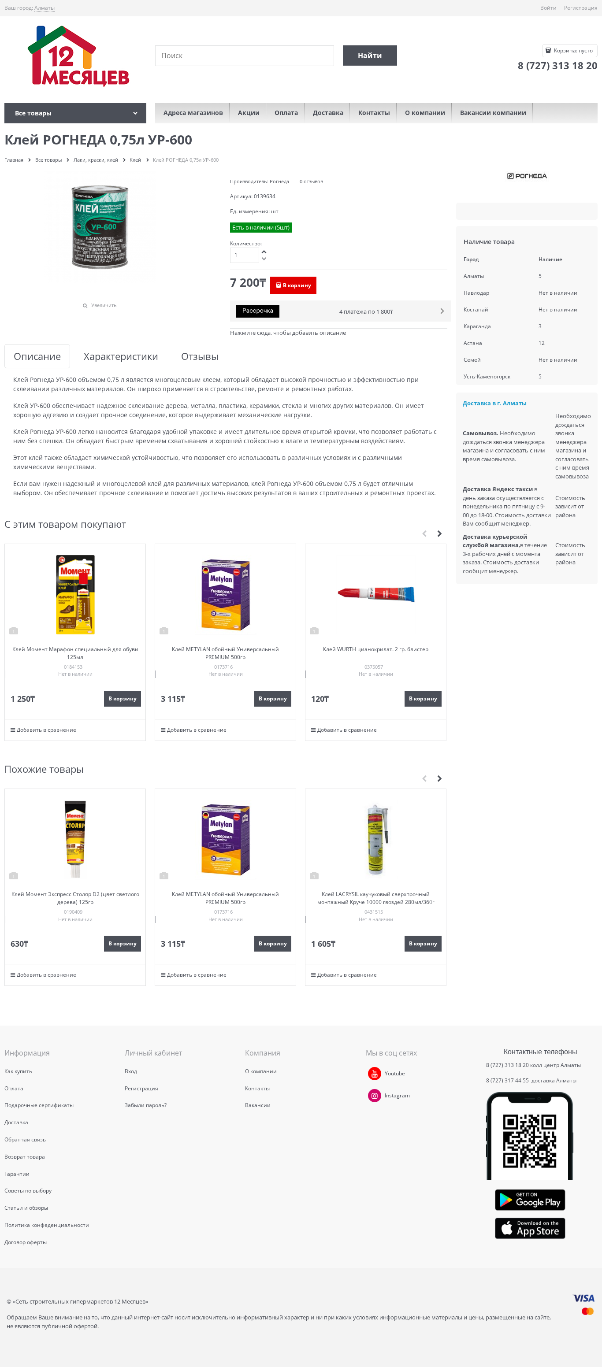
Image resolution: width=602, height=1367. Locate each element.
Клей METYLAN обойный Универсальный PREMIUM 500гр (225, 653)
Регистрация (581, 7)
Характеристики (121, 356)
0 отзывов (311, 181)
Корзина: (573, 50)
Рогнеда (279, 181)
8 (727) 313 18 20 (507, 1065)
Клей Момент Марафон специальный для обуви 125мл (75, 653)
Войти (548, 7)
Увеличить (104, 305)
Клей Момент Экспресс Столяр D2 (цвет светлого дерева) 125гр (75, 898)
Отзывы (200, 356)
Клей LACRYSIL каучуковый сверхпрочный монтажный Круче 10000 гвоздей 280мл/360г (376, 898)
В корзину (297, 285)
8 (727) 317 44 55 (508, 1080)
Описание (37, 356)
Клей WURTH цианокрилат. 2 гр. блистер (375, 649)
